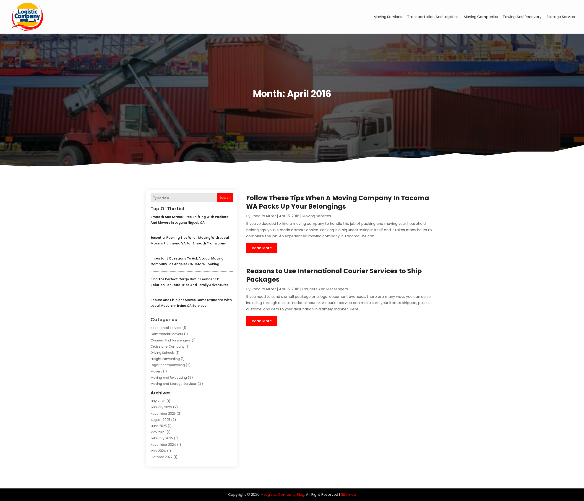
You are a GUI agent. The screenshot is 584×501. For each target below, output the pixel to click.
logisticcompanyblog (168, 365)
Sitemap (348, 494)
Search (225, 197)
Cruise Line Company (168, 346)
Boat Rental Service (166, 327)
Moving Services (387, 16)
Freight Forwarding (165, 359)
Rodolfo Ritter (263, 216)
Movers (156, 371)
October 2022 (161, 457)
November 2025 (163, 413)
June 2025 (159, 426)
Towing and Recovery (522, 16)
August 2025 (160, 419)
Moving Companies (481, 16)
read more (262, 248)
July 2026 (158, 401)
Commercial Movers (167, 334)
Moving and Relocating (169, 377)
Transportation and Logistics (433, 16)
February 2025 (162, 438)
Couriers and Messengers (171, 340)
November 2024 (163, 444)
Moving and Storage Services (174, 383)
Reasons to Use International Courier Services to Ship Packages (334, 275)
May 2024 (158, 451)
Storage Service (561, 16)
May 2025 (158, 432)
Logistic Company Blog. (284, 494)
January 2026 (161, 407)
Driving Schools (163, 352)
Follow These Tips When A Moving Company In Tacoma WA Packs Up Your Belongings (337, 202)
